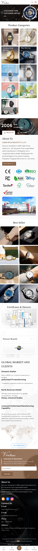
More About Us (8, 163)
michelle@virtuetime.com (9, 515)
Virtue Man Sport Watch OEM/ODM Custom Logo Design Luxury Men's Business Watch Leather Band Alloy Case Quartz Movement (28, 274)
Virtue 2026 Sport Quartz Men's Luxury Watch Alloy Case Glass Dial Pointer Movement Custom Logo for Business (28, 293)
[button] (16, 19)
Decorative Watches (28, 30)
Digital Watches (8, 66)
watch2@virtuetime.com (9, 509)
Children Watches (9, 84)
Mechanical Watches (10, 30)
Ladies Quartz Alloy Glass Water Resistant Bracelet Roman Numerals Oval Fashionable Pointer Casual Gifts (9, 255)
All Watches (7, 100)
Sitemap (27, 544)
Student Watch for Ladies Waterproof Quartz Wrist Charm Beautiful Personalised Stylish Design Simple (28, 235)
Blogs (9, 544)
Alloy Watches (26, 48)
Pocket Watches (26, 84)
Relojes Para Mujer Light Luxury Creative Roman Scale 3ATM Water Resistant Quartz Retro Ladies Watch (28, 255)
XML (13, 544)
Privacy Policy (19, 544)
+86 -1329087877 (6, 522)
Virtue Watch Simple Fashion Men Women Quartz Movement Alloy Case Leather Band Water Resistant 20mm (9, 293)
